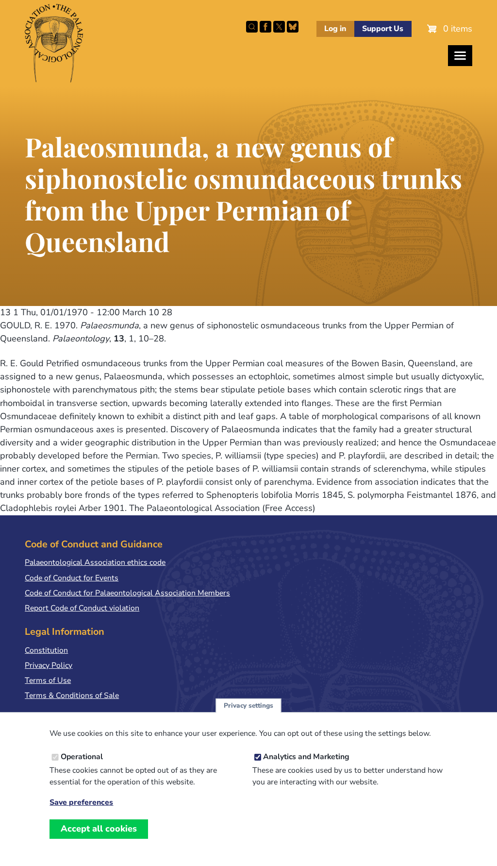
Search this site (252, 27)
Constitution (46, 650)
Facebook (265, 27)
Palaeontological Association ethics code (95, 562)
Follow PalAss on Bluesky (292, 27)
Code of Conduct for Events (71, 578)
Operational (82, 756)
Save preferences (81, 803)
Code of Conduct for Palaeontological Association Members (127, 593)
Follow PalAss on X (279, 27)
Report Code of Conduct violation (82, 608)
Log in (335, 28)
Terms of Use (48, 680)
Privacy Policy (48, 665)
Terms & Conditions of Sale (72, 695)
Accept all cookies (99, 828)
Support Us (382, 28)
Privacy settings (248, 705)
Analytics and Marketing (306, 756)
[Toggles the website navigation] (460, 55)
